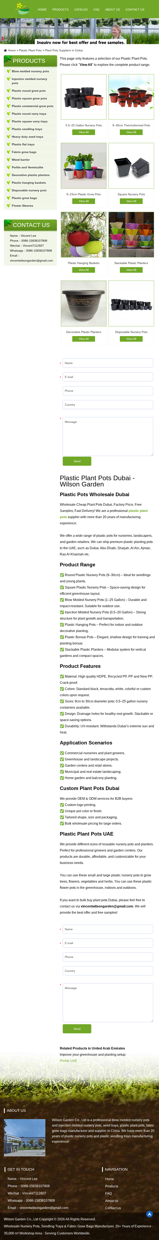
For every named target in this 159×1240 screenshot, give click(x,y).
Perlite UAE (68, 1061)
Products (60, 9)
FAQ (96, 9)
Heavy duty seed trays (27, 136)
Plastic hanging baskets (29, 182)
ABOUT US (16, 1111)
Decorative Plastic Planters (83, 332)
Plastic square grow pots (29, 98)
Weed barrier (21, 159)
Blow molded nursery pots (30, 71)
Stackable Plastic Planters (131, 263)
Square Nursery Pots (131, 194)
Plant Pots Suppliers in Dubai (64, 50)
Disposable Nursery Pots (131, 332)
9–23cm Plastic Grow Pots (83, 194)
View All (84, 132)
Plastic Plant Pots (30, 50)
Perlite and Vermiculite (27, 167)
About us (112, 9)
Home (42, 9)
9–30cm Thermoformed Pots (131, 125)
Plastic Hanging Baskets (83, 263)
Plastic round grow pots (29, 90)
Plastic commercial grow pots (32, 106)
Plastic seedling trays (27, 129)
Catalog (81, 9)
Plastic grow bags (24, 198)
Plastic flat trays (23, 144)
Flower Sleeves (22, 205)
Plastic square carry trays (30, 121)
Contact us (135, 9)
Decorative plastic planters (31, 175)
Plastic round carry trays (29, 113)
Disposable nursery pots (29, 190)
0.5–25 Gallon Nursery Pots (84, 125)
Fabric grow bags (24, 152)
